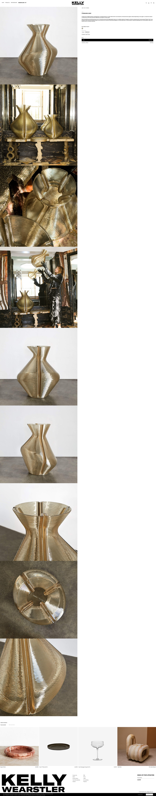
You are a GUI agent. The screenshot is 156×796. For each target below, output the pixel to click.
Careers (74, 781)
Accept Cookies (149, 794)
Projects (85, 781)
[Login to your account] (148, 2)
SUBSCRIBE (151, 768)
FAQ (84, 775)
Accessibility (85, 779)
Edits (84, 7)
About (74, 776)
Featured (87, 7)
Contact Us (75, 775)
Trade (84, 778)
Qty (82, 37)
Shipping (151, 42)
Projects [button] (7, 2)
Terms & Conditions (76, 779)
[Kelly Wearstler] (78, 3)
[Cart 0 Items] (153, 2)
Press (84, 776)
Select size (84, 30)
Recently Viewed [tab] (12, 724)
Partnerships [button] (14, 2)
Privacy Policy (75, 778)
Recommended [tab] (3, 724)
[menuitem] (22, 2)
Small (83, 32)
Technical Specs (85, 42)
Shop (82, 7)
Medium (87, 32)
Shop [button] (3, 2)
